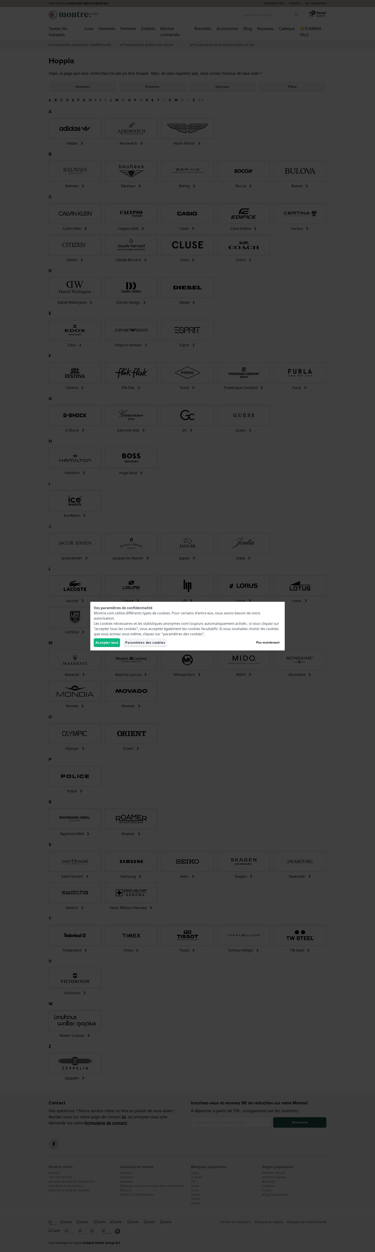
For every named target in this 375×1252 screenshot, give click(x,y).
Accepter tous (106, 642)
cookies (163, 613)
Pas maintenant (268, 642)
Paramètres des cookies (145, 642)
